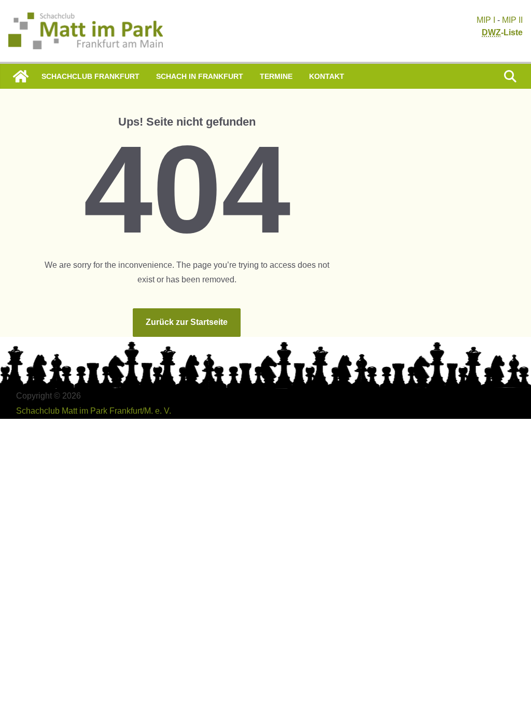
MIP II (512, 20)
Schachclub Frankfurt (90, 76)
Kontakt (326, 76)
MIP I (486, 20)
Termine (276, 76)
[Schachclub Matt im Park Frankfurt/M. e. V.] (20, 76)
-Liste (502, 32)
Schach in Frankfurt (199, 76)
